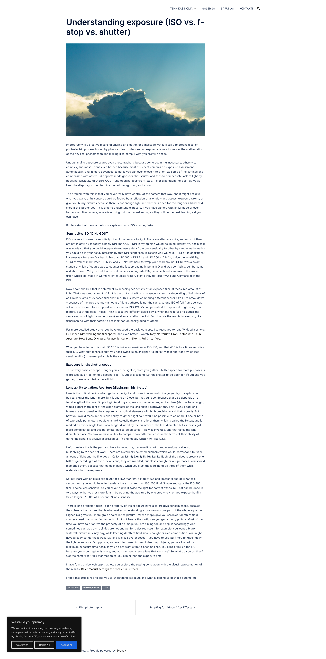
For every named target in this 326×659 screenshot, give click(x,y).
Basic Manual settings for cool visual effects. (110, 569)
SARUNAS (227, 8)
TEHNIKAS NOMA (181, 8)
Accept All (66, 644)
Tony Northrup (159, 334)
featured (73, 587)
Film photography (90, 607)
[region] (44, 634)
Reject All (44, 644)
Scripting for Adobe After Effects (170, 607)
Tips (106, 587)
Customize (22, 644)
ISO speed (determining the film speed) (91, 334)
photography (91, 587)
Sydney (121, 650)
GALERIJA (208, 8)
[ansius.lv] (74, 8)
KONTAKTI (246, 8)
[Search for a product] (258, 8)
